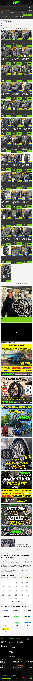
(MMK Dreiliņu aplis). (4, 8)
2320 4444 (31, 5)
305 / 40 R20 (27, 586)
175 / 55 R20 (3, 583)
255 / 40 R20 (9, 591)
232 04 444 (14, 661)
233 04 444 (14, 667)
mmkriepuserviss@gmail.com (5, 663)
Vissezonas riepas (20, 642)
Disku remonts (11, 642)
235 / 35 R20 (3, 591)
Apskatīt (8, 45)
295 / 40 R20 (21, 595)
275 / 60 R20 (15, 598)
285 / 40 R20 (21, 587)
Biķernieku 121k (21, 660)
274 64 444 (14, 662)
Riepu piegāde (11, 655)
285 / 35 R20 (21, 586)
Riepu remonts (11, 643)
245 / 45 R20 (9, 586)
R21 (29, 577)
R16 (15, 577)
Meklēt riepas (27, 14)
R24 (7, 579)
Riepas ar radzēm (20, 643)
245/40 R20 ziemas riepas (25, 548)
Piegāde (2, 645)
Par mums (2, 639)
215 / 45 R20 (3, 586)
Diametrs (23, 12)
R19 (24, 577)
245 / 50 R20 (9, 587)
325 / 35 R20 (27, 594)
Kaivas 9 (4, 665)
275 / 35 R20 (15, 591)
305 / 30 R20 (27, 583)
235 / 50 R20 (3, 595)
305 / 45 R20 (27, 587)
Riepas (4, 20)
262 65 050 (31, 661)
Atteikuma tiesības (4, 646)
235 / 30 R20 (3, 590)
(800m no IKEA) (5, 7)
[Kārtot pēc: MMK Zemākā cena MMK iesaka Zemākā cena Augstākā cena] (5, 28)
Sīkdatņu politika (3, 642)
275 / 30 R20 (15, 590)
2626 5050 (31, 7)
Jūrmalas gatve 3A (21, 665)
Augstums (12, 12)
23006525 (31, 10)
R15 (13, 577)
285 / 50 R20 (21, 590)
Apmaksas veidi (3, 643)
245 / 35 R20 (9, 583)
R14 (10, 577)
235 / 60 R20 (3, 598)
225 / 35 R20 (3, 587)
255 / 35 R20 (9, 590)
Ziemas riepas (19, 641)
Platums (2, 12)
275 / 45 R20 (15, 594)
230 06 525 (31, 667)
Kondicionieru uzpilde (12, 648)
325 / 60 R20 (27, 595)
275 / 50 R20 (15, 595)
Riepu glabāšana (11, 653)
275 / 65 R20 (21, 582)
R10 (2, 577)
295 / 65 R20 (27, 582)
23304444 (31, 8)
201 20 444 (14, 668)
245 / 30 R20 (9, 582)
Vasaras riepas (19, 639)
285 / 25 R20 (21, 583)
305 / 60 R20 (27, 591)
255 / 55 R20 (9, 595)
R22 (2, 579)
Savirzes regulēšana (12, 647)
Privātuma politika (4, 641)
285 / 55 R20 (21, 591)
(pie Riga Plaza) (5, 5)
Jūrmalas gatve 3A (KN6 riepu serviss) (5, 10)
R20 (27, 577)
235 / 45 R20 (3, 594)
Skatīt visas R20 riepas (16, 601)
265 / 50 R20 (15, 586)
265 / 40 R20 (15, 583)
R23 (4, 579)
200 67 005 (31, 662)
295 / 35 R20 (21, 594)
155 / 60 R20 (3, 582)
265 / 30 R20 (9, 598)
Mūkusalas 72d (4, 660)
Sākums (1, 20)
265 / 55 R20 (15, 587)
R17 (18, 577)
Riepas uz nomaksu (12, 656)
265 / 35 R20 (15, 582)
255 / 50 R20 (9, 594)
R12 (4, 577)
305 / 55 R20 (27, 590)
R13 (7, 577)
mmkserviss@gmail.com (21, 663)
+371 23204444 (4, 321)
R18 (21, 577)
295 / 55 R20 (21, 598)
